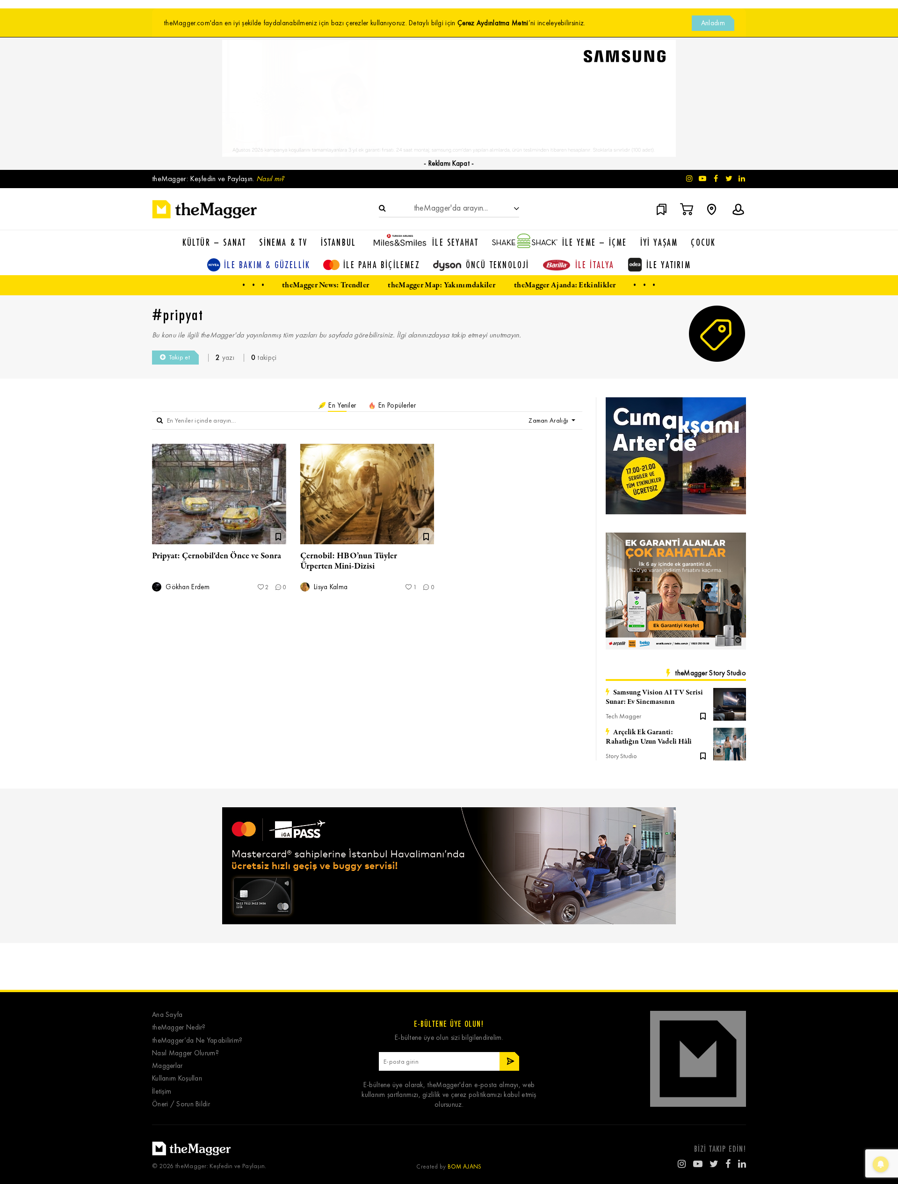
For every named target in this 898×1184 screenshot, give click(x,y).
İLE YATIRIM (668, 264)
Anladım (713, 23)
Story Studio (621, 756)
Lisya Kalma (330, 587)
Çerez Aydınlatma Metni (493, 23)
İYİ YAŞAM (659, 242)
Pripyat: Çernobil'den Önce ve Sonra (216, 556)
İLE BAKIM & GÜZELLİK (267, 264)
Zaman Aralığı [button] (549, 420)
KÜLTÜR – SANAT (214, 242)
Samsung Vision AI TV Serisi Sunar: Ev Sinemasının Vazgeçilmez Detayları (654, 697)
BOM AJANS (465, 1166)
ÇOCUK (703, 242)
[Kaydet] (703, 715)
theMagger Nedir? (179, 1027)
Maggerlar (167, 1066)
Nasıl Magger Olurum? (185, 1053)
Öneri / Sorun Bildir (181, 1104)
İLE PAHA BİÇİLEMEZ (381, 264)
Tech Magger (623, 716)
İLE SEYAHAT (455, 242)
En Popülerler (396, 405)
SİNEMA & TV (283, 242)
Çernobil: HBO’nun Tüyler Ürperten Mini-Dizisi (348, 561)
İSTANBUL (338, 242)
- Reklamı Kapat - (449, 163)
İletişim (161, 1092)
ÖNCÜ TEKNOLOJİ (497, 264)
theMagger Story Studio (710, 673)
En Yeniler (341, 405)
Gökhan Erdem (187, 587)
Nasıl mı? (270, 178)
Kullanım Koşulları (177, 1078)
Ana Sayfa (167, 1015)
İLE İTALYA (595, 264)
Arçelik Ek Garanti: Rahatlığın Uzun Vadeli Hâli (649, 737)
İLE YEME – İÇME (594, 242)
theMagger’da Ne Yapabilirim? (197, 1041)
